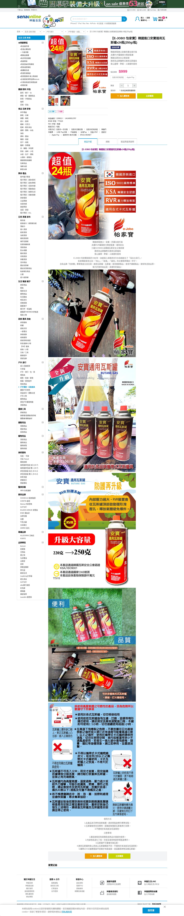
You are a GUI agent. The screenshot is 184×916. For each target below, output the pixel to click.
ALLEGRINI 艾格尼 (27, 535)
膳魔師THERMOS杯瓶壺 (29, 312)
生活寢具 (23, 297)
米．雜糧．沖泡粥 (26, 148)
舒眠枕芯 (23, 480)
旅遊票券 (23, 207)
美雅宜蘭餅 (24, 567)
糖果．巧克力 (25, 124)
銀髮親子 (23, 306)
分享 (52, 111)
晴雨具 (22, 375)
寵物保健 (23, 448)
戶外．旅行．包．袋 (27, 372)
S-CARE (132, 10)
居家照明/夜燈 (25, 340)
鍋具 (22, 288)
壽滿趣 (22, 591)
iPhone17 (73, 23)
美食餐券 (23, 198)
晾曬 (22, 325)
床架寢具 (23, 322)
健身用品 (23, 429)
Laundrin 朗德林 (26, 597)
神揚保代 (34, 10)
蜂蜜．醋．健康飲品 (27, 96)
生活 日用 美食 (30, 32)
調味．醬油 (24, 136)
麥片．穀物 (24, 121)
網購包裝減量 (79, 891)
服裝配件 (23, 355)
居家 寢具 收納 (24, 319)
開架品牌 (22, 494)
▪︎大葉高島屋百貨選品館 (28, 82)
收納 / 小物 (24, 349)
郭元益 (22, 570)
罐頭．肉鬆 (24, 139)
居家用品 (23, 285)
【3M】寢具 (24, 346)
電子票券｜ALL (25, 213)
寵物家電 (23, 445)
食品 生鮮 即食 (24, 109)
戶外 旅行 (50, 32)
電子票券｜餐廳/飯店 (27, 189)
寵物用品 (23, 294)
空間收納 (23, 303)
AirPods (93, 23)
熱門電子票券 (25, 177)
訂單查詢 (54, 888)
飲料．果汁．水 (26, 93)
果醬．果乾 (24, 118)
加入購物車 (124, 96)
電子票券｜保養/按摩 (27, 195)
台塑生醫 (23, 516)
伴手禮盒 (23, 112)
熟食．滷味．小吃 (26, 151)
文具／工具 (24, 352)
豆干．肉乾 (24, 142)
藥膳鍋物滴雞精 (26, 160)
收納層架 (23, 337)
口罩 (22, 274)
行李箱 (22, 369)
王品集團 (23, 201)
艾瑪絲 (22, 552)
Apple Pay (130, 77)
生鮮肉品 (23, 163)
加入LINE (142, 10)
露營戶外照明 (25, 390)
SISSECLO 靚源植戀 (28, 498)
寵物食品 (23, 442)
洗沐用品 (23, 262)
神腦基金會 (29, 886)
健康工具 (22, 409)
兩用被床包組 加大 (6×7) (29, 465)
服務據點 (27, 10)
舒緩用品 (23, 412)
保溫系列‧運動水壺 (27, 393)
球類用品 (23, 426)
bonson (23, 546)
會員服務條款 (29, 891)
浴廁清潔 (23, 235)
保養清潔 (23, 259)
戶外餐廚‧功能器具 (75, 32)
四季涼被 (23, 477)
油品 (22, 133)
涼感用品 (23, 405)
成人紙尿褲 (24, 277)
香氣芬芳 (23, 328)
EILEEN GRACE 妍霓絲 (29, 510)
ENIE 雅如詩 (25, 513)
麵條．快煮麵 (25, 145)
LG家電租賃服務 (110, 23)
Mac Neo (85, 23)
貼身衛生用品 (25, 271)
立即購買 (149, 96)
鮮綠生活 (23, 573)
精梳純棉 (23, 462)
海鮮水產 (23, 166)
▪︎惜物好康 (23, 85)
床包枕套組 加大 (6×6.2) (29, 471)
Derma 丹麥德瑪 (26, 504)
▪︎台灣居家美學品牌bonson (29, 79)
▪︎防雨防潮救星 (25, 73)
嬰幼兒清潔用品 (26, 268)
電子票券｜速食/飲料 (27, 180)
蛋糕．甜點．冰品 (26, 130)
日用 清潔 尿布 (24, 217)
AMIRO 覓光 (24, 528)
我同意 (151, 910)
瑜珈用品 (23, 432)
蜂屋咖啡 (23, 594)
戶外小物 (23, 396)
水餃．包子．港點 (26, 154)
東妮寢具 (22, 452)
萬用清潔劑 (24, 238)
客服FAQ (79, 886)
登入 (142, 18)
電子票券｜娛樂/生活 (27, 192)
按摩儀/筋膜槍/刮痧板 (28, 415)
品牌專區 (22, 542)
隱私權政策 (29, 894)
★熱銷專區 (23, 43)
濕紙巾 (22, 226)
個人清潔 (23, 229)
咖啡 (22, 102)
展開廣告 (162, 2)
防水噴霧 (23, 250)
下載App (20, 10)
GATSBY (23, 507)
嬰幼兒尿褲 (24, 265)
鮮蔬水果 (23, 169)
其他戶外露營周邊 (26, 402)
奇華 (22, 564)
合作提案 (54, 891)
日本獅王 (23, 525)
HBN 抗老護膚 (25, 490)
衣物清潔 (23, 256)
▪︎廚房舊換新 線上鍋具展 (29, 76)
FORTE (23, 538)
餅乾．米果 (24, 115)
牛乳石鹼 (23, 522)
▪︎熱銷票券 (23, 61)
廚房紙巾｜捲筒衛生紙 (28, 223)
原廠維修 (79, 888)
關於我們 (29, 888)
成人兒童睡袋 (25, 366)
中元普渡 (100, 23)
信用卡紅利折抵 (118, 77)
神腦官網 (29, 883)
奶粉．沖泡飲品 (26, 99)
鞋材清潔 (23, 253)
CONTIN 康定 (25, 501)
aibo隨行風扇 (25, 585)
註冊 (148, 18)
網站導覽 (29, 897)
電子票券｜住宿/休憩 (27, 186)
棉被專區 (23, 483)
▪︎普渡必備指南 (25, 49)
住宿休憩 (23, 204)
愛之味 (22, 555)
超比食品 (23, 579)
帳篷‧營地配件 (26, 381)
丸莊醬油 (23, 558)
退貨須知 (79, 883)
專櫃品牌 (22, 532)
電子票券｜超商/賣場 (27, 183)
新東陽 (22, 549)
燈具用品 (23, 384)
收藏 (60, 111)
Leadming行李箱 (26, 576)
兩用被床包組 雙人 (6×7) (29, 468)
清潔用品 (23, 439)
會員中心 (144, 20)
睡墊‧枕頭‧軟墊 (26, 378)
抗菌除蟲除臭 (25, 244)
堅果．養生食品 (26, 127)
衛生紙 (22, 220)
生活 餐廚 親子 (24, 281)
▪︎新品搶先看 (24, 46)
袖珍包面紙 (24, 241)
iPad (79, 23)
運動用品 (22, 422)
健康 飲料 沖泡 (24, 89)
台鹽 (22, 519)
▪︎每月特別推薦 (25, 58)
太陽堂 (22, 561)
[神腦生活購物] (40, 20)
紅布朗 (22, 588)
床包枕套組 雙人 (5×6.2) (29, 474)
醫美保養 (22, 487)
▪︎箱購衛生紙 (24, 70)
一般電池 (23, 331)
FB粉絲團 (163, 10)
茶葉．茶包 (24, 105)
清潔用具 (23, 247)
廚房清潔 (23, 232)
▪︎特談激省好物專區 (27, 64)
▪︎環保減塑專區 (25, 67)
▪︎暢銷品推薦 (24, 55)
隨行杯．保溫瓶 (26, 309)
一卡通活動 (24, 52)
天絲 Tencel (24, 459)
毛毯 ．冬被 (24, 456)
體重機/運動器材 (26, 418)
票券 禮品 (22, 173)
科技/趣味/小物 (25, 343)
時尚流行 (23, 300)
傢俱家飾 (23, 334)
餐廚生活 (23, 291)
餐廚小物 (23, 315)
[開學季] (92, 4)
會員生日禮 (54, 886)
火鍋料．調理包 (26, 157)
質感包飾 (23, 358)
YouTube (153, 10)
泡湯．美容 (24, 210)
